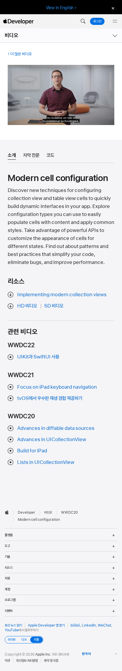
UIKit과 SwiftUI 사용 (38, 357)
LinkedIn (89, 625)
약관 (7, 661)
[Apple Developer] (18, 21)
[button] (83, 21)
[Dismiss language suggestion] (112, 7)
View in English (60, 7)
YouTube (12, 630)
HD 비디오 (27, 306)
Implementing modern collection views (62, 294)
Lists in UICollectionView (45, 462)
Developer (26, 512)
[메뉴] (115, 21)
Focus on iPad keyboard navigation (57, 387)
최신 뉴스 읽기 (13, 625)
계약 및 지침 (51, 661)
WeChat (104, 625)
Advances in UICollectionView (51, 439)
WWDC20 (69, 512)
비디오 (11, 35)
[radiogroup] (24, 639)
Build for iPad (32, 451)
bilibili (75, 625)
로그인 (97, 21)
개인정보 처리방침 (27, 661)
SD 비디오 (53, 306)
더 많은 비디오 (21, 54)
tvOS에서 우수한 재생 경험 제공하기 (49, 398)
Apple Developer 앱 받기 (46, 625)
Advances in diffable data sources (55, 428)
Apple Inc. (43, 654)
